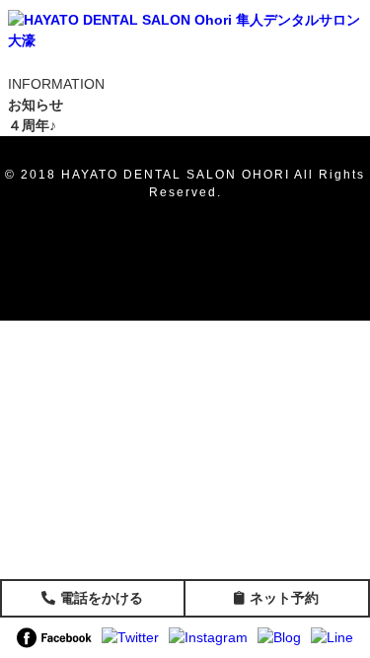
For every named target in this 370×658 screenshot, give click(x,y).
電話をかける (101, 598)
